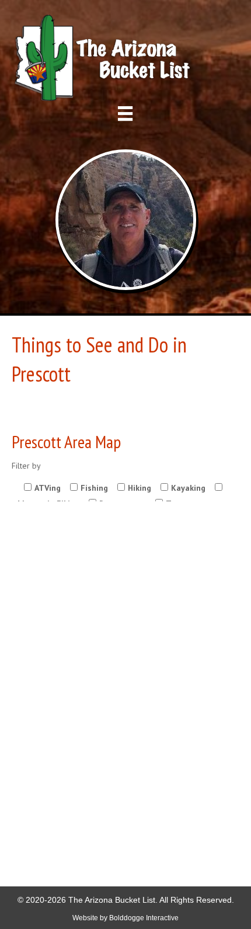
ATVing (47, 488)
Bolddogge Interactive (144, 918)
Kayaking (188, 488)
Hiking (139, 488)
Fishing (94, 488)
